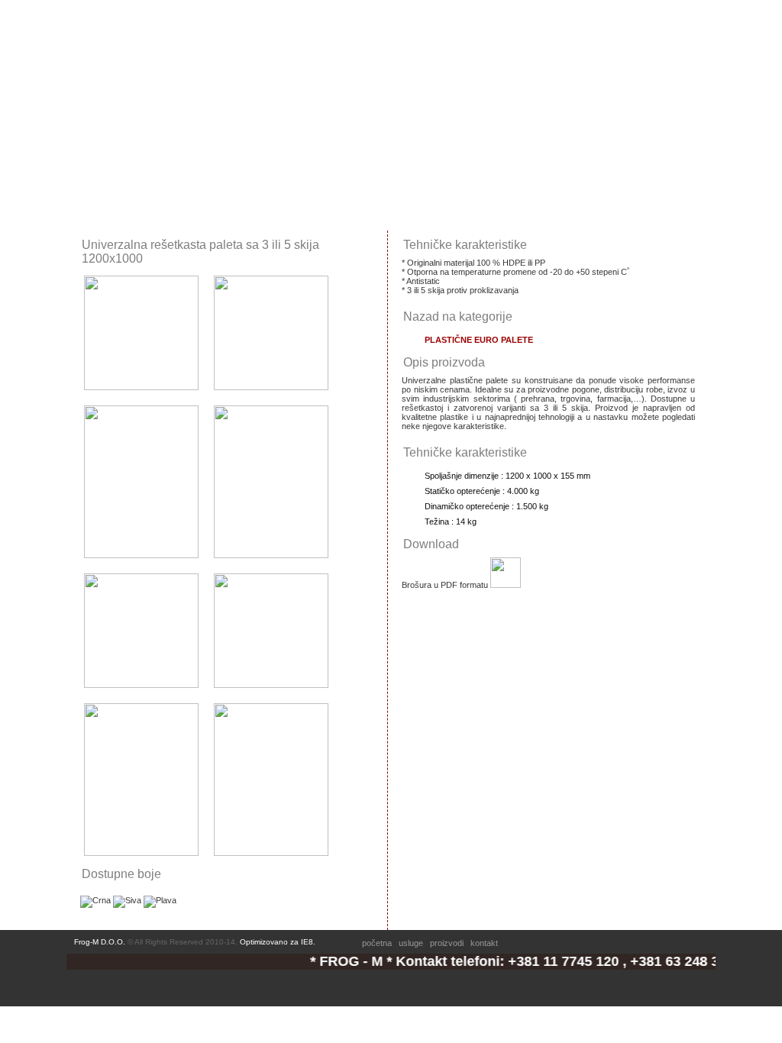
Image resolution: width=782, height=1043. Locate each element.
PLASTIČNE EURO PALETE (479, 339)
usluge (411, 943)
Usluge (227, 21)
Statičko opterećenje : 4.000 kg (482, 491)
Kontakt (357, 21)
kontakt (484, 943)
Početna (104, 21)
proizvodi (447, 943)
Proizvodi (291, 21)
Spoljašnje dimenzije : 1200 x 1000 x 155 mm (507, 475)
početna (377, 943)
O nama (167, 21)
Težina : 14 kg (451, 521)
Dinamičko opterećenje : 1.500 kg (486, 506)
